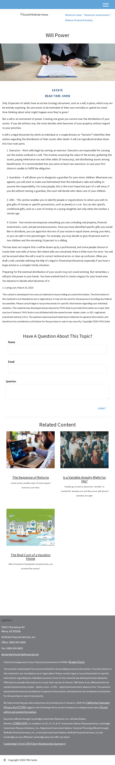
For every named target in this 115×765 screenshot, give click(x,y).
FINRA (17, 723)
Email (11, 361)
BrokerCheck (76, 662)
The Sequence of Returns (30, 477)
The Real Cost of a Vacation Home (30, 556)
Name (11, 342)
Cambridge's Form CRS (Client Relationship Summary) (35, 743)
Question (11, 381)
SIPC (25, 723)
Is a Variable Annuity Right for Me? (84, 479)
